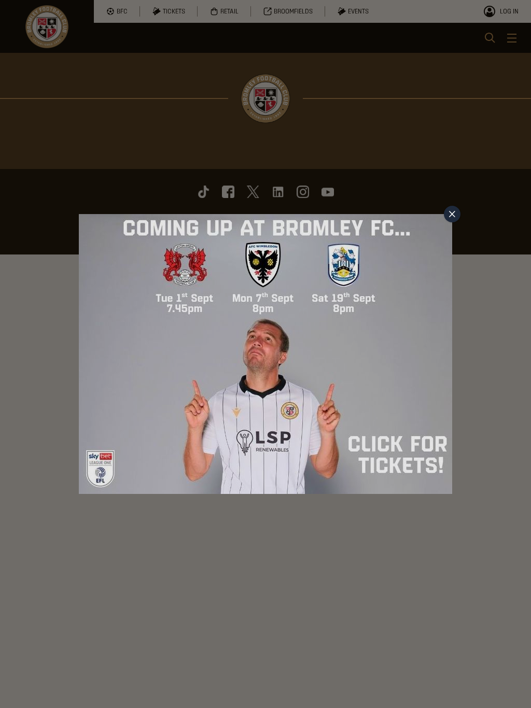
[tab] (452, 214)
